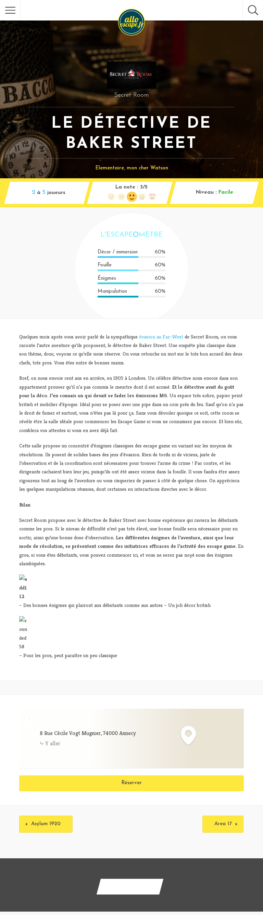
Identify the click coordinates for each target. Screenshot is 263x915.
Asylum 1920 (46, 824)
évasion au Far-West (161, 336)
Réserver (132, 783)
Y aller (52, 743)
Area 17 (222, 824)
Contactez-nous (130, 886)
